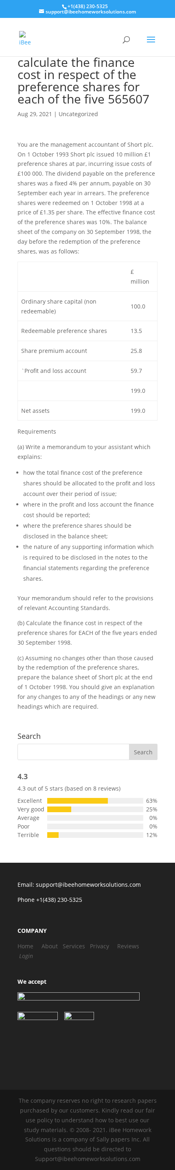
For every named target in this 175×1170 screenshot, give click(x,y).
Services (74, 946)
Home (25, 946)
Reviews (128, 946)
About (50, 946)
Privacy (99, 946)
